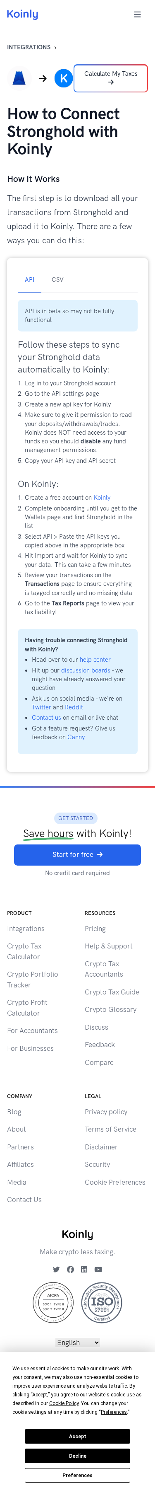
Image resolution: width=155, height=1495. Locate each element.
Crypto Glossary (110, 1009)
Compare (99, 1062)
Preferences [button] (114, 1412)
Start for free (72, 854)
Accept (77, 1436)
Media (16, 1182)
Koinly (101, 497)
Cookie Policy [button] (64, 1403)
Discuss (96, 1027)
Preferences (77, 1475)
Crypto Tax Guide (112, 992)
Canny (76, 737)
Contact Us (24, 1199)
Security (97, 1164)
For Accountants (32, 1030)
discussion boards (85, 670)
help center (95, 659)
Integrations (28, 47)
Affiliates (20, 1164)
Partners (20, 1147)
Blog (14, 1112)
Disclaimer (101, 1147)
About (16, 1129)
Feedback (100, 1044)
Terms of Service (110, 1129)
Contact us (46, 717)
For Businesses (30, 1048)
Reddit (74, 707)
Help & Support (109, 946)
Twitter (41, 707)
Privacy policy (106, 1112)
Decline (77, 1456)
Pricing (95, 928)
